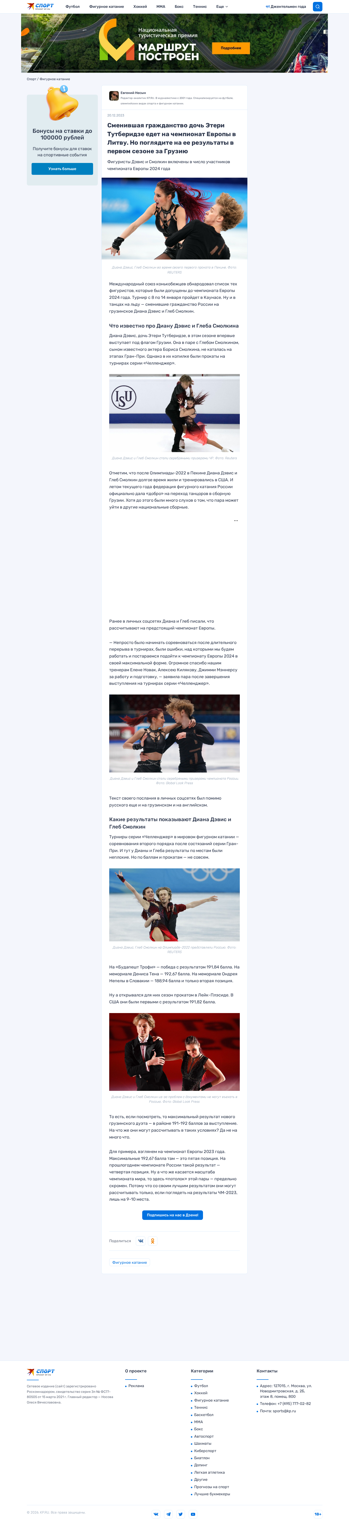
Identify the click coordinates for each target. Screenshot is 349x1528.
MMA (160, 6)
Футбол (73, 6)
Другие (201, 1479)
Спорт (31, 79)
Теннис (200, 6)
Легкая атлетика (209, 1472)
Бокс (179, 6)
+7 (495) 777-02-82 (294, 1403)
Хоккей (140, 6)
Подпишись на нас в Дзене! (172, 1215)
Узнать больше (62, 169)
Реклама (136, 1386)
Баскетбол (203, 1414)
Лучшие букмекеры (212, 1494)
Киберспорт (205, 1451)
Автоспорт (204, 1436)
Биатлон (202, 1458)
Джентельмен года (288, 6)
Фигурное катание (106, 6)
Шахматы (202, 1443)
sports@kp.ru (284, 1411)
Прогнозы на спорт (211, 1487)
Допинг (201, 1465)
